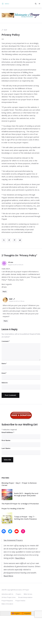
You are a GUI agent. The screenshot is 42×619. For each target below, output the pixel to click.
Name (4, 363)
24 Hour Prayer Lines (9, 597)
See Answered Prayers (13, 540)
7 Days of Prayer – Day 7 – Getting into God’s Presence (25, 518)
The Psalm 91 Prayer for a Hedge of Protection (20, 504)
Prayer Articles (20, 601)
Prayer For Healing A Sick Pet (13, 509)
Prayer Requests (7, 601)
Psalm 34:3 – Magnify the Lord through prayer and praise (26, 494)
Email (4, 373)
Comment (6, 341)
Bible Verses (28, 594)
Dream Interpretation (25, 597)
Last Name (6, 448)
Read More (20, 558)
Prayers (18, 594)
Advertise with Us (7, 594)
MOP (11, 299)
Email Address (8, 432)
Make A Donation (7, 604)
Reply (4, 291)
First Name (6, 440)
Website (5, 383)
